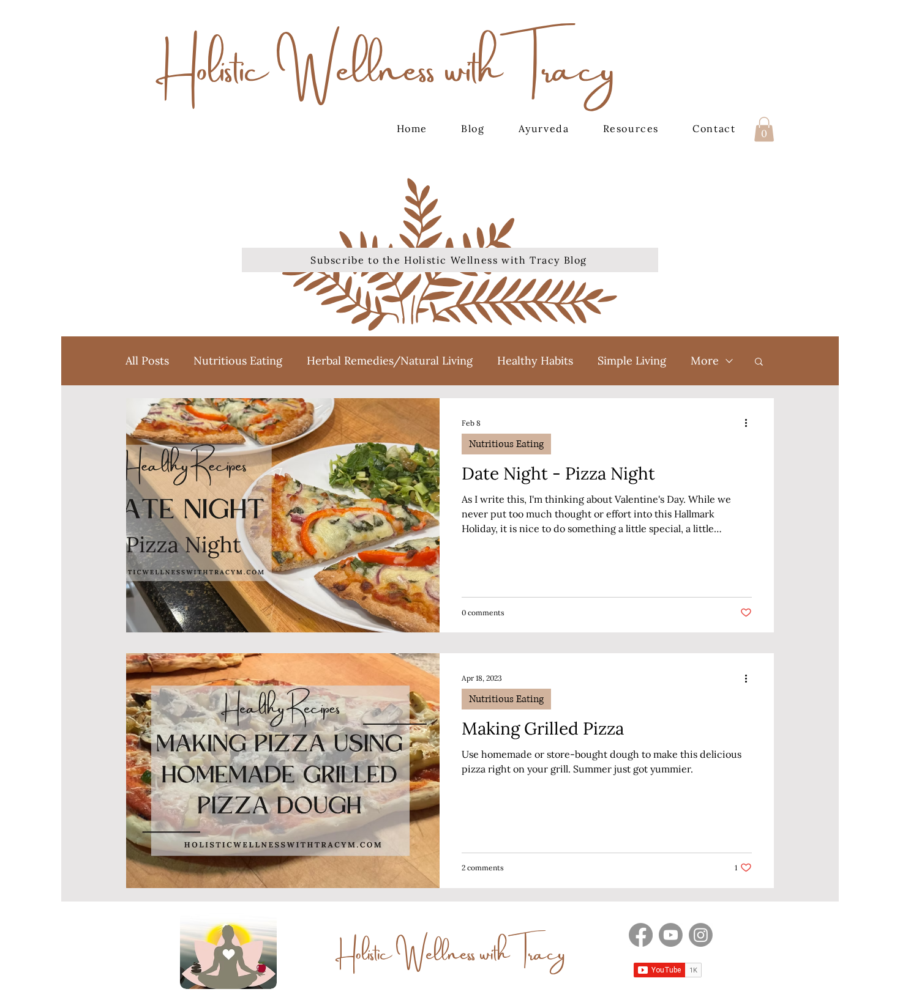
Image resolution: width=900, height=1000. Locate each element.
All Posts (147, 361)
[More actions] (750, 423)
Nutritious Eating (237, 361)
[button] (764, 129)
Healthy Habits (535, 361)
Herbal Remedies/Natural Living (390, 361)
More (705, 361)
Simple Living (632, 361)
